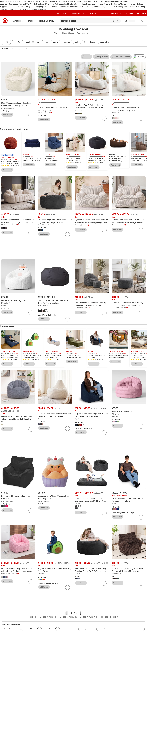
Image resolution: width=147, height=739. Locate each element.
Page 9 (85, 617)
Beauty (16, 4)
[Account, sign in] (130, 20)
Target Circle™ (62, 13)
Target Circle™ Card (78, 13)
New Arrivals (70, 6)
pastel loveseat (32, 629)
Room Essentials (7, 108)
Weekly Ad (121, 6)
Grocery (115, 1)
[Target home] (5, 21)
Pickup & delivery (46, 21)
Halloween (39, 1)
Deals (53, 6)
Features (66, 42)
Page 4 (51, 617)
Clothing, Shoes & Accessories (56, 1)
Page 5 (58, 617)
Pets (47, 4)
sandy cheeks (106, 629)
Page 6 (65, 617)
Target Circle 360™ (96, 13)
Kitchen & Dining (88, 1)
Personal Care (24, 4)
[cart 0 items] (142, 20)
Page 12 (107, 617)
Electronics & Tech (101, 4)
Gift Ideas (11, 6)
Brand (55, 42)
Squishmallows (43, 501)
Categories (18, 21)
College (31, 1)
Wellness (58, 4)
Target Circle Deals (109, 6)
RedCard (26, 9)
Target (56, 33)
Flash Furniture (43, 305)
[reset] (114, 21)
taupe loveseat (88, 629)
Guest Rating (89, 42)
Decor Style (104, 42)
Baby (10, 4)
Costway (41, 419)
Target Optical (45, 6)
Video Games (114, 4)
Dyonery (78, 225)
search (118, 21)
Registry (19, 9)
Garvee (77, 503)
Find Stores (44, 9)
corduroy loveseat (69, 629)
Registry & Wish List (114, 13)
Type (37, 42)
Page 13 (115, 617)
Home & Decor (75, 1)
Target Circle (35, 9)
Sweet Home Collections (45, 225)
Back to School (22, 1)
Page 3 (45, 617)
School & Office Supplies (72, 4)
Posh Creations (7, 501)
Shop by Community (31, 6)
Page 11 (99, 617)
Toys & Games (88, 4)
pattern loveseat (13, 629)
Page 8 (78, 617)
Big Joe (41, 113)
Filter (7, 42)
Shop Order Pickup (133, 6)
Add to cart (7, 115)
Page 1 (31, 617)
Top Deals (98, 6)
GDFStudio (116, 113)
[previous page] (66, 613)
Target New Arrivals (8, 1)
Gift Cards (19, 6)
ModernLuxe (79, 110)
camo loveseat (50, 629)
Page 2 (38, 617)
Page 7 (71, 617)
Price (46, 42)
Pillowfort (4, 305)
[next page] (80, 613)
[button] (7, 155)
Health (52, 4)
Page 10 (92, 617)
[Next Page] (145, 42)
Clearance (60, 6)
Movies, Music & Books (129, 4)
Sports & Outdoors (37, 4)
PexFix (3, 421)
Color (77, 42)
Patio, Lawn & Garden (103, 1)
